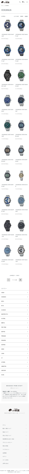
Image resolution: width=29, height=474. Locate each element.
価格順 (21, 16)
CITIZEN (3, 362)
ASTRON (3, 344)
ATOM (6, 446)
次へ (20, 279)
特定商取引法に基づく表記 (8, 439)
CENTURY (3, 370)
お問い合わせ (5, 463)
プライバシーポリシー (7, 442)
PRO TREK (3, 327)
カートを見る (5, 460)
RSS (4, 446)
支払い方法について (7, 435)
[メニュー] (27, 2)
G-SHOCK (3, 310)
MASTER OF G (4, 314)
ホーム (2, 5)
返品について (5, 432)
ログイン (4, 456)
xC (1, 357)
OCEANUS (7, 5)
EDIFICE (3, 331)
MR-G (2, 301)
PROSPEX (3, 340)
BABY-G (3, 322)
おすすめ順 (16, 16)
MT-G (2, 305)
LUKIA (2, 353)
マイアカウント (6, 449)
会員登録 (4, 453)
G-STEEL (3, 318)
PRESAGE (3, 336)
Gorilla (2, 374)
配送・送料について (7, 428)
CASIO (2, 292)
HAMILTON (3, 366)
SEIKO (2, 349)
